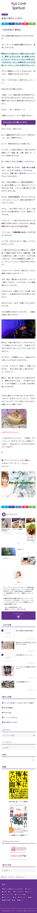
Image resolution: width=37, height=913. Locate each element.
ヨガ (15, 897)
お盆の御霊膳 (8, 708)
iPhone (24, 463)
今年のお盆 (7, 712)
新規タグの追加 (6, 900)
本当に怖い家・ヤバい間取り (18, 802)
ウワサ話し (4, 14)
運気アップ (21, 900)
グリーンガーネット (19, 891)
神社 (14, 900)
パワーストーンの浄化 (21, 894)
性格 (30, 897)
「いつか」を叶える (10, 717)
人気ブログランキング (9, 432)
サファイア (29, 891)
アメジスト (29, 889)
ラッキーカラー (23, 897)
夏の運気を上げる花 (10, 722)
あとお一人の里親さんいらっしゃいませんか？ (13, 889)
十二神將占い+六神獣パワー (18, 835)
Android (4, 466)
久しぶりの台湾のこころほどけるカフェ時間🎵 (19, 703)
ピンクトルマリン (7, 897)
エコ (10, 891)
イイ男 (4, 891)
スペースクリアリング (8, 894)
